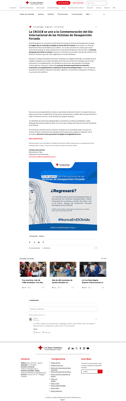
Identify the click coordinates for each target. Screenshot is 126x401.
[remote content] (63, 89)
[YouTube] (87, 348)
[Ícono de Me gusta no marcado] (34, 332)
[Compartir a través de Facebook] (30, 242)
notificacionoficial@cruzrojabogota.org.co (33, 373)
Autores (41, 14)
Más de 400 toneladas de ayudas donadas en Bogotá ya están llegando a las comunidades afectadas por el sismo (62, 281)
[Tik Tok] (69, 348)
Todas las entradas (27, 14)
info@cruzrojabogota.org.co (29, 369)
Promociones (63, 14)
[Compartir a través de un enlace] (43, 242)
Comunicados (77, 14)
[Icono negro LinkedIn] (72, 348)
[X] (76, 348)
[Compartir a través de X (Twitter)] (34, 242)
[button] (104, 14)
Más (87, 14)
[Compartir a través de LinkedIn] (39, 242)
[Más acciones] (96, 27)
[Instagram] (84, 348)
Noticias (51, 14)
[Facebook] (80, 348)
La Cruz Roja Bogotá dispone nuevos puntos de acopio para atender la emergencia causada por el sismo (93, 281)
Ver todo (103, 258)
